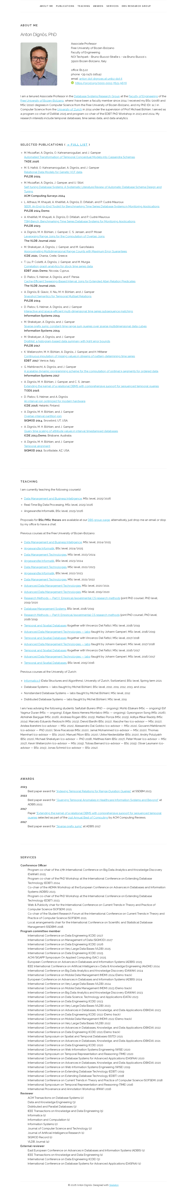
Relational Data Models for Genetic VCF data (53, 172)
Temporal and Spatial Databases (45, 625)
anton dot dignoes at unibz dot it (100, 78)
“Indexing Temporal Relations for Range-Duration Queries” (93, 791)
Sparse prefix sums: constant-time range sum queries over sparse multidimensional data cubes (85, 326)
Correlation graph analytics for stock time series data (58, 266)
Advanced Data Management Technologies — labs (57, 631)
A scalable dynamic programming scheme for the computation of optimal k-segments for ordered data (91, 371)
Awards (98, 6)
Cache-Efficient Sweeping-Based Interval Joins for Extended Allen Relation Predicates (79, 281)
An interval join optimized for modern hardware (54, 401)
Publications (65, 6)
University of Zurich (69, 109)
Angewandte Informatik (39, 548)
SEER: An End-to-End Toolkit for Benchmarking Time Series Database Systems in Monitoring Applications (91, 206)
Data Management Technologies (45, 554)
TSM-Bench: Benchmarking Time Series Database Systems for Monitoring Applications (79, 221)
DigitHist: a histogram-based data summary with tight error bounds (67, 341)
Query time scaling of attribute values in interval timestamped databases (71, 431)
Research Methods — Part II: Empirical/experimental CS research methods (72, 615)
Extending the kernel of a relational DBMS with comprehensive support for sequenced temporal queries (91, 386)
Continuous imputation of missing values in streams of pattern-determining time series (79, 356)
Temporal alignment (37, 446)
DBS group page (99, 520)
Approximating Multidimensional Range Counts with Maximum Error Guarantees (75, 251)
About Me (46, 6)
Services (112, 6)
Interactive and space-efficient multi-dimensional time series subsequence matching (78, 311)
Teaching (83, 6)
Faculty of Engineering (143, 96)
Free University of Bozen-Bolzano (42, 100)
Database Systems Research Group (97, 96)
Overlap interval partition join (43, 416)
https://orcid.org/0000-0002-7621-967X (101, 83)
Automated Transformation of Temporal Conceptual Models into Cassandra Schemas (79, 157)
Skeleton (114, 1185)
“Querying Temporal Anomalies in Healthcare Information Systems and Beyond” (107, 800)
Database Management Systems (45, 608)
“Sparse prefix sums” (69, 826)
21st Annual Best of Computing (88, 817)
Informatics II (32, 680)
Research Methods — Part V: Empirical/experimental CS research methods (72, 598)
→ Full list (77, 144)
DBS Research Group (136, 6)
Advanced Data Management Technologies (52, 585)
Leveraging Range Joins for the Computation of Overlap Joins (64, 236)
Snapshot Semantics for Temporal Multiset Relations (57, 296)
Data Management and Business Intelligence (53, 498)
